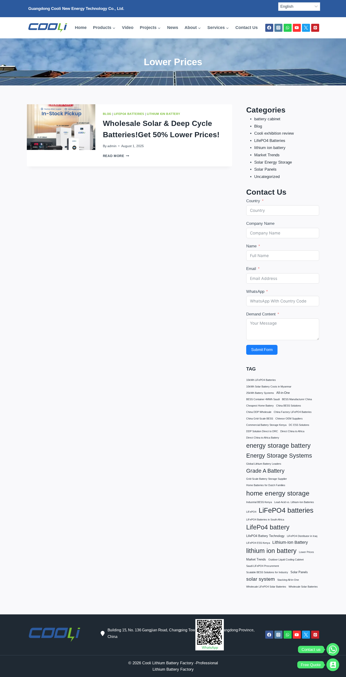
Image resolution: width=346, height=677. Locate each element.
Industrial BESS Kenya (259, 502)
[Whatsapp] (332, 649)
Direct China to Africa (292, 431)
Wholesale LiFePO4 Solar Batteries (266, 586)
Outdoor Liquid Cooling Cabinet (286, 559)
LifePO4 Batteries (129, 114)
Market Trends (267, 155)
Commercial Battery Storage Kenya (266, 424)
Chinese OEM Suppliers (289, 418)
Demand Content (261, 314)
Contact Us (246, 27)
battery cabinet (267, 119)
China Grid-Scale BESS (259, 418)
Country (253, 201)
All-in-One (283, 393)
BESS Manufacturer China (297, 399)
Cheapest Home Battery (260, 405)
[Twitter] (306, 28)
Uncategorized (267, 176)
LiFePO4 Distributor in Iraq (302, 536)
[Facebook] (269, 28)
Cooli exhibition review (274, 133)
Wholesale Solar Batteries (303, 586)
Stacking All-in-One (288, 579)
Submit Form (262, 350)
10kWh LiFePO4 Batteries (261, 380)
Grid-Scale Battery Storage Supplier (266, 478)
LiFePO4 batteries (286, 510)
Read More (116, 156)
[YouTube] (297, 28)
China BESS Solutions (288, 405)
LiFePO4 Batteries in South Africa (265, 519)
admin (112, 146)
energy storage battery (278, 445)
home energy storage (278, 493)
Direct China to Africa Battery (262, 437)
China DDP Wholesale (258, 412)
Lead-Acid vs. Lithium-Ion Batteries (294, 502)
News (172, 27)
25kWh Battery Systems (260, 392)
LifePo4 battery (268, 527)
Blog (107, 114)
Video (127, 27)
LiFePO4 (251, 511)
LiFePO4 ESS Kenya (258, 542)
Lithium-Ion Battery (290, 542)
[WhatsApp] (288, 28)
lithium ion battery (163, 114)
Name (251, 246)
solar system (260, 579)
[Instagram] (278, 28)
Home (81, 27)
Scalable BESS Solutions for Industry (267, 572)
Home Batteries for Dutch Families (265, 485)
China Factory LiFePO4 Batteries (293, 412)
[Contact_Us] (332, 664)
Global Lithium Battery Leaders (263, 463)
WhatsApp (255, 291)
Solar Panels (265, 169)
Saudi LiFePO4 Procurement (262, 565)
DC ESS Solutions (299, 424)
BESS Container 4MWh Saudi (263, 399)
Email (251, 268)
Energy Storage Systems (279, 455)
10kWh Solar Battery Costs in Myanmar (268, 386)
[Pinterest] (315, 28)
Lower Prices (306, 552)
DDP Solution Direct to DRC (262, 431)
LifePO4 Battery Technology (265, 536)
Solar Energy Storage (273, 162)
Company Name (260, 223)
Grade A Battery (265, 471)
